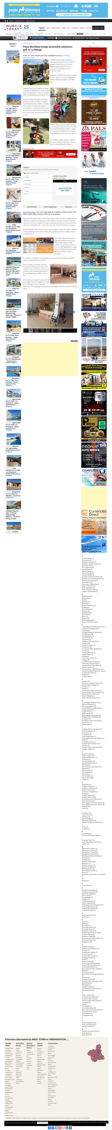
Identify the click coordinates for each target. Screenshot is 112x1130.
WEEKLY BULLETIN (30, 21)
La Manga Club (9, 1059)
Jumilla (64, 28)
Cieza (28, 1059)
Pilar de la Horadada (8, 1084)
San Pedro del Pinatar (9, 1099)
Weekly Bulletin (85, 1118)
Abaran (39, 1050)
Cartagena (8, 1050)
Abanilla (39, 1048)
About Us (95, 1122)
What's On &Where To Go (29, 34)
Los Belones (8, 1074)
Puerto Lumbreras (19, 1078)
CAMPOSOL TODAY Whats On (13, 1118)
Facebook (68, 207)
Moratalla (29, 1065)
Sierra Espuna (20, 1081)
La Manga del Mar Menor (9, 1062)
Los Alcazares (9, 1072)
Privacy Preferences (42, 1123)
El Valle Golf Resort (40, 1060)
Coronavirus (34, 1118)
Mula (28, 1067)
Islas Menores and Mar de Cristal (9, 1055)
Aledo (17, 1050)
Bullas (28, 1050)
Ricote (39, 1081)
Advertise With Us (102, 1122)
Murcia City (40, 1076)
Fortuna (29, 1061)
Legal (91, 1122)
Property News (59, 34)
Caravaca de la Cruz (31, 1055)
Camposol (19, 1057)
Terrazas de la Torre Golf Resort (9, 1109)
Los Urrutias (8, 1078)
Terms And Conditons (76, 1122)
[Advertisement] (50, 359)
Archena (39, 1054)
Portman (7, 1090)
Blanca (39, 1055)
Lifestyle (48, 34)
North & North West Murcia (31, 1045)
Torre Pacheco (9, 1113)
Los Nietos (8, 1076)
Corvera (39, 1057)
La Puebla (8, 1065)
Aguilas (18, 1048)
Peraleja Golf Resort (41, 1078)
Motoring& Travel (40, 34)
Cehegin (29, 1058)
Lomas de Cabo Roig (52, 1104)
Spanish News (71, 34)
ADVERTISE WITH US (20, 21)
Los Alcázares (75, 28)
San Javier (89, 28)
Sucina (39, 1083)
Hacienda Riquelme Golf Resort (41, 1064)
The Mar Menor (8, 1044)
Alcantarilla (40, 1052)
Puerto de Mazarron (18, 1075)
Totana (18, 1083)
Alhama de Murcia (56, 28)
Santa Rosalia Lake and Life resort (9, 1103)
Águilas (48, 28)
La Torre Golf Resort (9, 1067)
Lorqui (39, 1068)
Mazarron (18, 1072)
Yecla (28, 1069)
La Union (7, 1070)
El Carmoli (8, 1052)
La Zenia (50, 1101)
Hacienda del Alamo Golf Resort (19, 1066)
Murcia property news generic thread (71, 1118)
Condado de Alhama (19, 1060)
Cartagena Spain (26, 1118)
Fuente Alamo (20, 1063)
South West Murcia (20, 1044)
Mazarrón (82, 28)
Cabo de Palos (9, 1048)
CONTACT (11, 21)
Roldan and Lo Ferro (9, 1093)
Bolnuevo (18, 1055)
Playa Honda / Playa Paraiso (9, 1088)
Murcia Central (40, 1044)
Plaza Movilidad (67, 62)
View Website (32, 207)
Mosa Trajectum (41, 1074)
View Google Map (50, 207)
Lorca (68, 28)
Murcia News (9, 34)
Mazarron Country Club (52, 1082)
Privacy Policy (85, 1122)
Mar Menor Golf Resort (9, 1080)
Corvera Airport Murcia (43, 1118)
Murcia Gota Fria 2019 (56, 1118)
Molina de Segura (40, 1071)
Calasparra (30, 1052)
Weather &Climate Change (19, 34)
